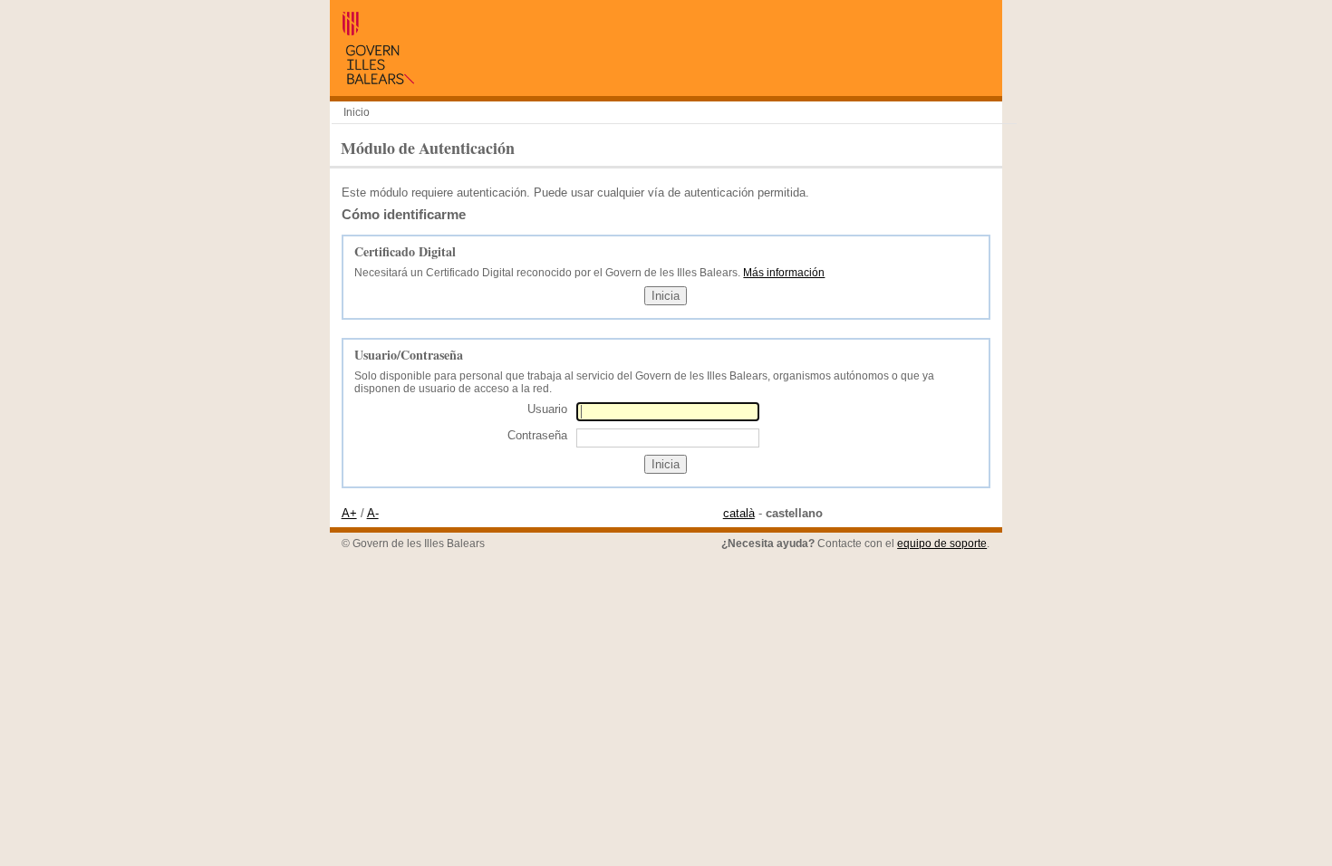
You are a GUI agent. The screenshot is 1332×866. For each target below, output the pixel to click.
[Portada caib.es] (378, 80)
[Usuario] (667, 412)
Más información (784, 272)
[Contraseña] (667, 437)
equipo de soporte (942, 543)
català (739, 513)
